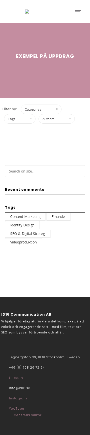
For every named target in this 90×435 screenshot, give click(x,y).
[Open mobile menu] (80, 12)
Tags (11, 119)
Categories (33, 109)
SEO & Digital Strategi (28, 233)
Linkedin (16, 378)
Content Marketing (25, 216)
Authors (48, 119)
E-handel (59, 216)
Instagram (18, 398)
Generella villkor (28, 415)
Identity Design (22, 225)
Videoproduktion (23, 242)
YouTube (16, 408)
